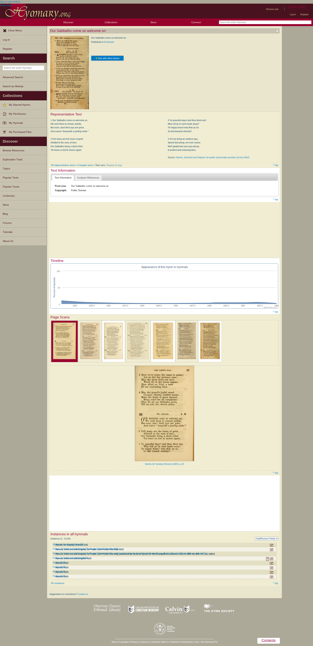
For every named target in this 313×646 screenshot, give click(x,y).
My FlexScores (17, 114)
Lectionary (9, 195)
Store (153, 22)
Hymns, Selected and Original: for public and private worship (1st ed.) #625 (212, 157)
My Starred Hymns (19, 104)
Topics (6, 168)
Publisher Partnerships (181, 642)
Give (197, 642)
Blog (5, 214)
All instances (57, 583)
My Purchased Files (20, 132)
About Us (8, 241)
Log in (293, 14)
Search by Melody (13, 86)
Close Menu (15, 30)
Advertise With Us (160, 642)
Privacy (133, 642)
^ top (275, 165)
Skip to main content (10, 2)
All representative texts (63, 165)
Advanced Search (13, 77)
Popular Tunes (11, 186)
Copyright (124, 642)
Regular (110, 165)
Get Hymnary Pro (209, 642)
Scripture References (88, 177)
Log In (6, 39)
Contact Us (144, 642)
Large (119, 165)
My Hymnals (16, 123)
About (114, 642)
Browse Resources (13, 150)
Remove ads (272, 9)
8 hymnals (109, 42)
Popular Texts (10, 177)
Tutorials (7, 232)
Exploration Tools (12, 159)
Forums (7, 223)
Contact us (82, 594)
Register (304, 14)
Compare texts (85, 165)
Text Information (63, 177)
